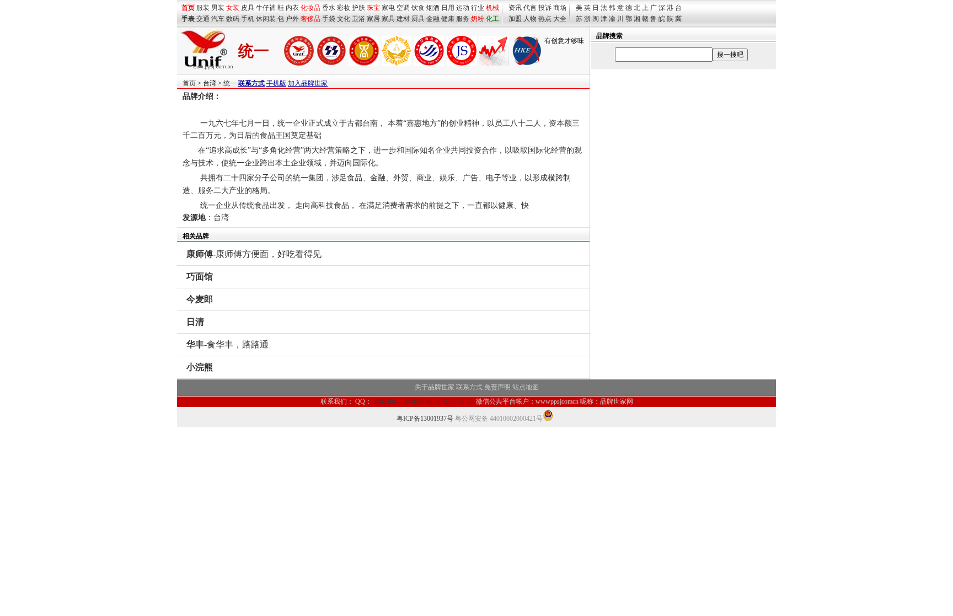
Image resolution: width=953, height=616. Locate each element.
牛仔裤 (266, 8)
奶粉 (477, 19)
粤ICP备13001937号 (425, 418)
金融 (433, 19)
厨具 (418, 19)
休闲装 (266, 19)
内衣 (292, 8)
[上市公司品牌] (494, 63)
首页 (189, 83)
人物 (530, 19)
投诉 (545, 8)
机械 (492, 8)
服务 (462, 19)
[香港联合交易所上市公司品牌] (527, 63)
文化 (343, 19)
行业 (477, 8)
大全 (559, 19)
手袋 (328, 19)
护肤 (358, 8)
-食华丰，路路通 (227, 344)
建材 (403, 19)
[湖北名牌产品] (396, 63)
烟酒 (433, 8)
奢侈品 (310, 19)
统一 (230, 83)
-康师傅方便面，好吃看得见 (254, 254)
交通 (203, 19)
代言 (530, 8)
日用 (447, 8)
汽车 (217, 19)
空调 (403, 8)
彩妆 (343, 8)
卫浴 (358, 19)
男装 (217, 8)
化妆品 (310, 8)
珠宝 (373, 8)
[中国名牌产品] (331, 63)
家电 (388, 8)
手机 (247, 19)
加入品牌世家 (308, 83)
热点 (545, 19)
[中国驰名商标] (299, 63)
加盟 (515, 19)
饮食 (418, 8)
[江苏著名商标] (461, 63)
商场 (559, 8)
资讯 (515, 8)
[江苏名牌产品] (364, 63)
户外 (292, 19)
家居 (373, 19)
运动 (462, 8)
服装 (203, 8)
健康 (447, 19)
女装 (232, 8)
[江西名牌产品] (429, 63)
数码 (232, 19)
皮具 (247, 8)
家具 (388, 19)
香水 (328, 8)
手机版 (276, 83)
